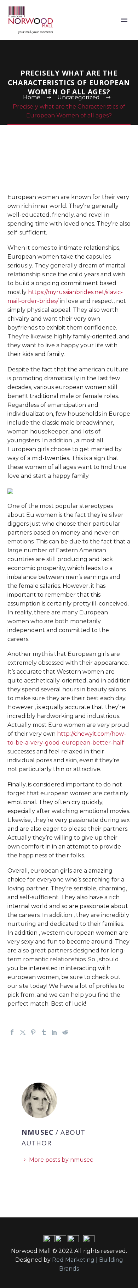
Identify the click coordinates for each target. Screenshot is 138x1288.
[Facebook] (12, 1032)
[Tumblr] (44, 1032)
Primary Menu (124, 20)
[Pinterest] (33, 1032)
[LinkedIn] (54, 1032)
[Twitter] (22, 1032)
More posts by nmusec (61, 1159)
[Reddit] (65, 1032)
